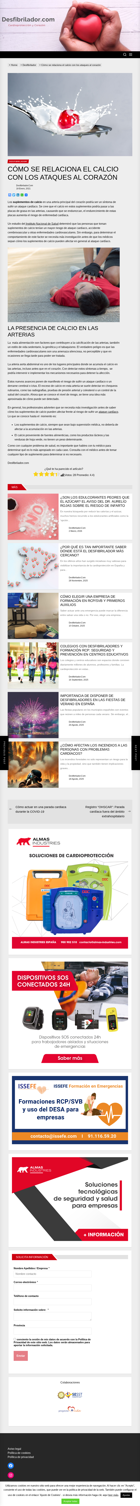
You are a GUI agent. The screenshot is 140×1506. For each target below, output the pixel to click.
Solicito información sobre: (30, 1309)
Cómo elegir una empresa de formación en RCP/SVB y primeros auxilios (92, 601)
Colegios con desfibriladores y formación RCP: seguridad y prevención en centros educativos (94, 650)
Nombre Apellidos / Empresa (31, 1268)
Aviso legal (14, 1448)
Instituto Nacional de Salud (42, 223)
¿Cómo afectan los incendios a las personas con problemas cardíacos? (93, 749)
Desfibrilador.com (24, 185)
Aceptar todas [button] (70, 1501)
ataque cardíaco (108, 411)
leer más (113, 1495)
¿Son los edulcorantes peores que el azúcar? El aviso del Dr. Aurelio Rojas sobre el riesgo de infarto (94, 501)
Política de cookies (19, 1452)
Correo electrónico (25, 1282)
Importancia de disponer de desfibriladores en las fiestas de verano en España (92, 700)
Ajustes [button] (126, 1495)
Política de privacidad (21, 1457)
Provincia (19, 1325)
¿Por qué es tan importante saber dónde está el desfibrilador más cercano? (93, 551)
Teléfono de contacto (26, 1295)
